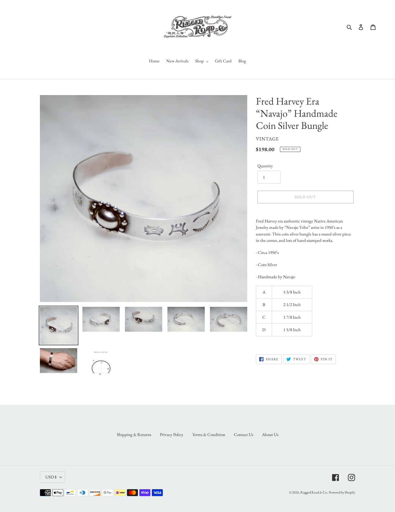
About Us (270, 434)
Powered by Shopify (342, 492)
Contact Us (243, 434)
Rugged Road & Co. (314, 492)
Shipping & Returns (134, 434)
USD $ (51, 477)
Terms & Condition (208, 434)
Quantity (265, 165)
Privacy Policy (171, 434)
